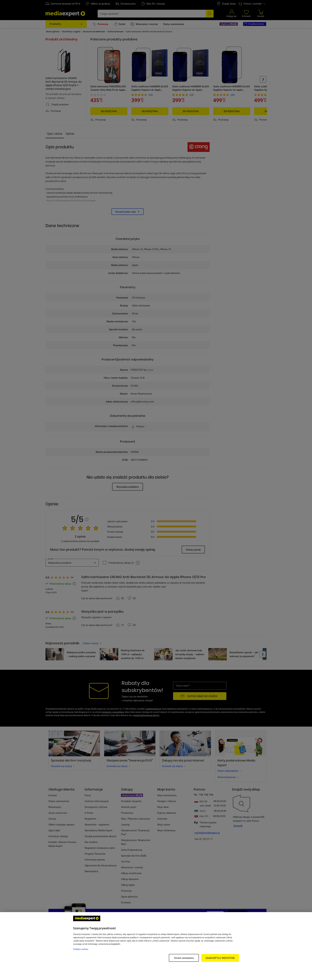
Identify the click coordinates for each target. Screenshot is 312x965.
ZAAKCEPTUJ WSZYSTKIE (220, 957)
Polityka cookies (80, 949)
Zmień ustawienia (184, 957)
